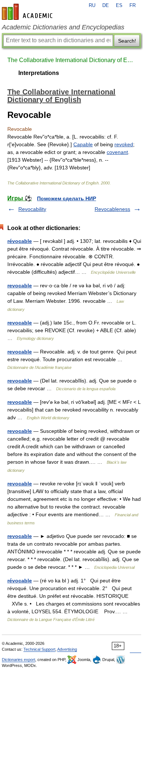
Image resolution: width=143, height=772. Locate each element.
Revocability (32, 209)
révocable (19, 241)
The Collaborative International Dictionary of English (71, 60)
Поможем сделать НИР (66, 198)
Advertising (67, 649)
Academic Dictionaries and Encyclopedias (63, 27)
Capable (83, 144)
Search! (127, 41)
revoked (123, 144)
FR (132, 5)
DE (105, 5)
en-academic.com (28, 12)
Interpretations (38, 73)
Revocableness (112, 209)
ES (119, 5)
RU (92, 5)
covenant (117, 152)
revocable (19, 285)
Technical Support (39, 649)
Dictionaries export (18, 659)
